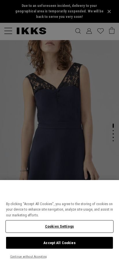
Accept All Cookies (59, 243)
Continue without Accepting (28, 257)
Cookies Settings (59, 226)
